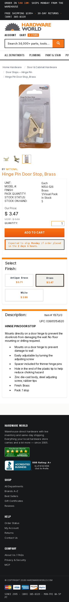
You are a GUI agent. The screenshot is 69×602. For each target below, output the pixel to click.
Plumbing (34, 55)
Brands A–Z (11, 491)
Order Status (12, 523)
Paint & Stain (53, 55)
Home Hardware (12, 67)
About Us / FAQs (14, 554)
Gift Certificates (14, 500)
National (12, 169)
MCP (7, 564)
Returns (9, 532)
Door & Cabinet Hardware (42, 67)
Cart (29, 35)
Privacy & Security (15, 559)
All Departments (14, 55)
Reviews (9, 505)
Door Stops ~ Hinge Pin (19, 72)
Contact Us (11, 537)
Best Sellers (11, 496)
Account (10, 35)
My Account (12, 528)
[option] (19, 280)
